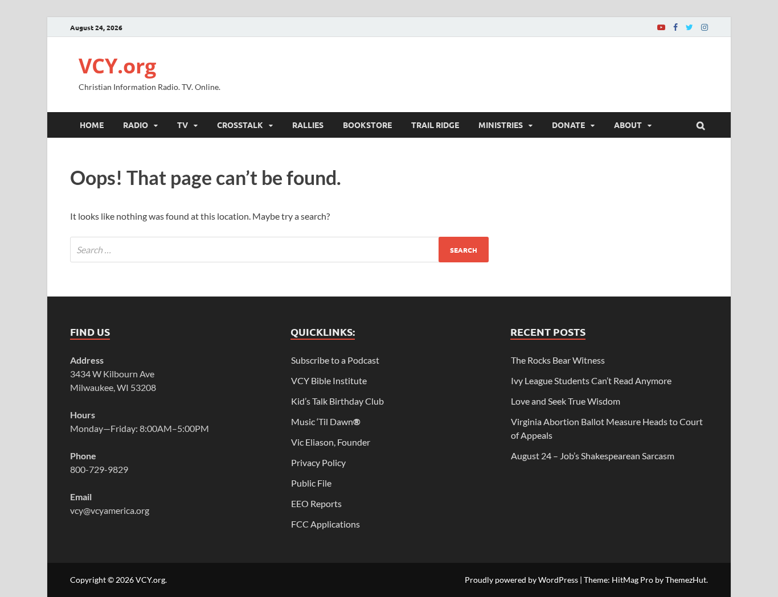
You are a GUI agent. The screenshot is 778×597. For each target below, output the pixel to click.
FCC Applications (325, 523)
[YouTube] (661, 27)
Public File (311, 482)
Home (92, 125)
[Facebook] (675, 27)
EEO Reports (316, 503)
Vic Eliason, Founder (330, 442)
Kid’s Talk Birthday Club (337, 401)
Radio (135, 125)
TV (182, 125)
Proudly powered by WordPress (521, 579)
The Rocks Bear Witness (558, 360)
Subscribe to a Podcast (335, 360)
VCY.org (117, 66)
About (628, 125)
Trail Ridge (435, 125)
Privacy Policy (318, 462)
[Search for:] (279, 249)
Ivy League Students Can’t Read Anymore (591, 380)
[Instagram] (704, 27)
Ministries (500, 125)
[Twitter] (689, 27)
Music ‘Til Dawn (326, 421)
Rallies (308, 125)
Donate (568, 125)
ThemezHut (685, 579)
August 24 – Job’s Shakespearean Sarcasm (592, 455)
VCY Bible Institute (329, 380)
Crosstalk (240, 125)
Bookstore (367, 125)
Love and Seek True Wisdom (565, 401)
